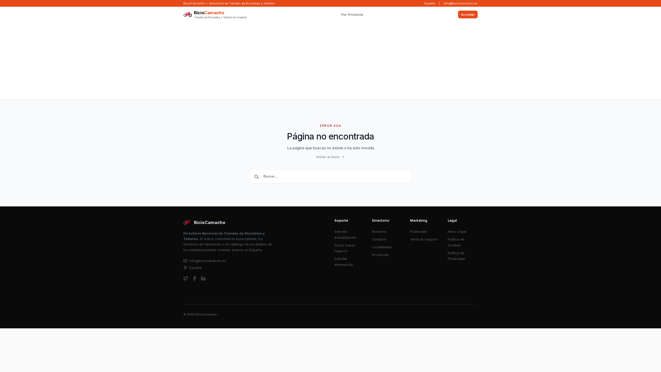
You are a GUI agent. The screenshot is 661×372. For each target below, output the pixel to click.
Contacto (379, 239)
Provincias (380, 255)
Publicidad (418, 231)
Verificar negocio (424, 239)
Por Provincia (352, 14)
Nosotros (379, 231)
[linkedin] (203, 278)
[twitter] (185, 278)
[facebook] (194, 278)
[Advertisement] (330, 61)
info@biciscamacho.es (461, 3)
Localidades (382, 247)
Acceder (468, 14)
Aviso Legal (457, 231)
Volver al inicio (328, 157)
